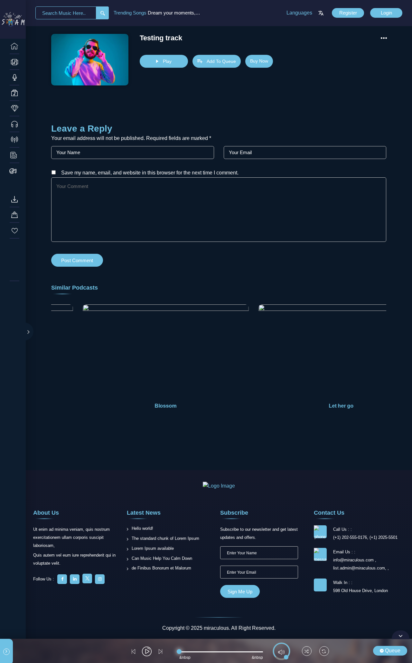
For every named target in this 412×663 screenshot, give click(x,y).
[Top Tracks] (14, 108)
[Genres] (14, 93)
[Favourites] (14, 230)
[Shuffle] (307, 652)
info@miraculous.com (354, 560)
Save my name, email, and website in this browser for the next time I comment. (150, 172)
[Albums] (14, 62)
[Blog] (14, 155)
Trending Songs (131, 12)
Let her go (335, 406)
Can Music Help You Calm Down (162, 558)
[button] (378, 357)
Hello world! (142, 528)
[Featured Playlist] (14, 273)
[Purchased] (14, 215)
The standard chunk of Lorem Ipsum (165, 538)
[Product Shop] (14, 171)
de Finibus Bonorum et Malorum (161, 568)
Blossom (160, 406)
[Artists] (14, 77)
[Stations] (14, 140)
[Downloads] (14, 199)
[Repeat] (324, 652)
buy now (259, 61)
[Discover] (14, 46)
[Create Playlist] (14, 288)
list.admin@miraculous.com (359, 568)
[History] (14, 246)
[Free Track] (14, 124)
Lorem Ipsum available (153, 548)
